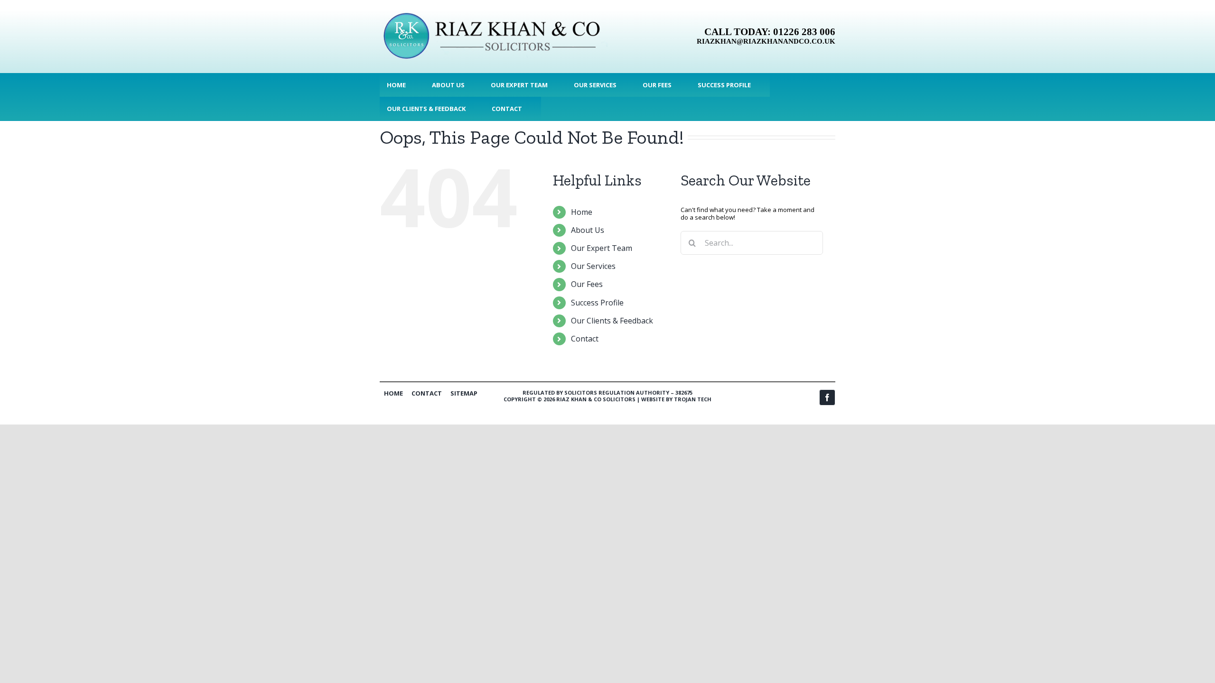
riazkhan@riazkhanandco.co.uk (766, 41)
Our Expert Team (601, 248)
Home (581, 212)
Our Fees (587, 284)
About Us (587, 230)
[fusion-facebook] (827, 397)
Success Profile (597, 302)
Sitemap (463, 393)
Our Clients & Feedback (612, 320)
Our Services (593, 266)
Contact (584, 338)
